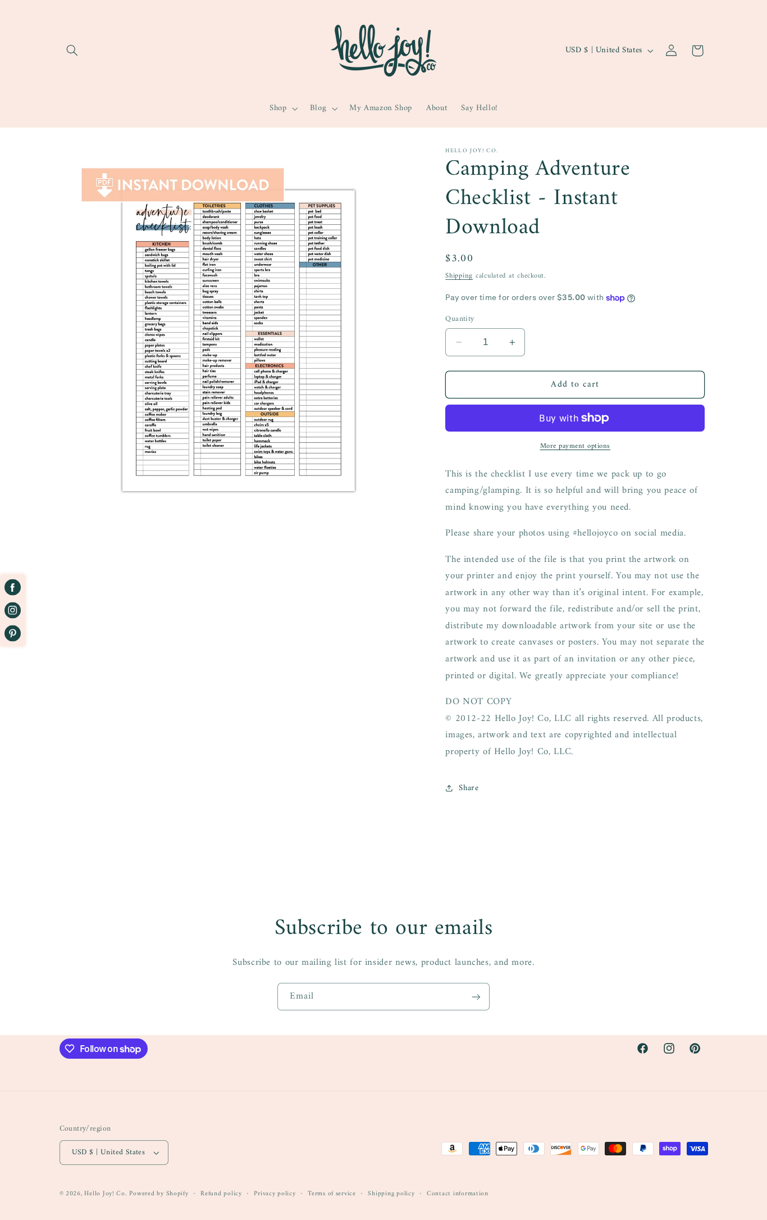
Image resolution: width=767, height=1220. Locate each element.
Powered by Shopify (158, 1193)
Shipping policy (391, 1194)
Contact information (457, 1194)
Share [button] (468, 788)
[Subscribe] (476, 996)
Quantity (459, 319)
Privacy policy (274, 1194)
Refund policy (221, 1194)
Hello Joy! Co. (105, 1193)
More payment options (575, 446)
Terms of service (332, 1194)
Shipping (459, 276)
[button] (72, 51)
